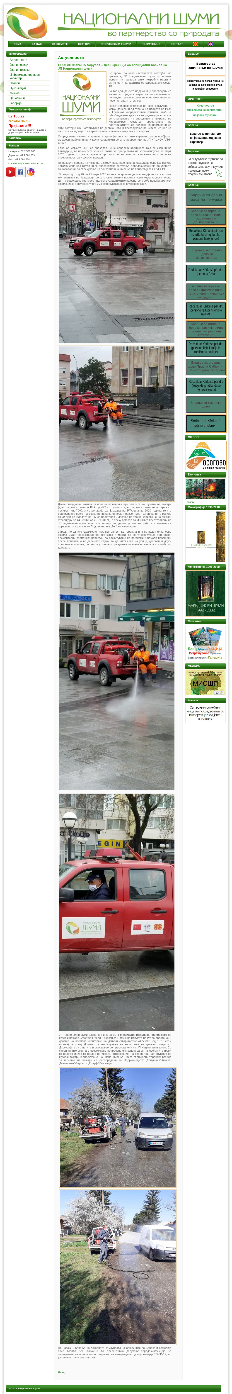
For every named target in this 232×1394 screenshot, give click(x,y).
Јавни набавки (19, 69)
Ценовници (17, 98)
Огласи (15, 83)
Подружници (151, 44)
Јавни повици (19, 64)
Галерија (16, 103)
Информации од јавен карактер (25, 76)
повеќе (191, 502)
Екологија (194, 474)
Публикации (18, 88)
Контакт (177, 44)
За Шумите (60, 44)
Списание (194, 621)
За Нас (37, 44)
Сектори (84, 44)
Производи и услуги (116, 44)
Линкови (15, 93)
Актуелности (18, 59)
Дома (18, 44)
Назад (62, 1372)
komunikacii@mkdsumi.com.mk (25, 163)
